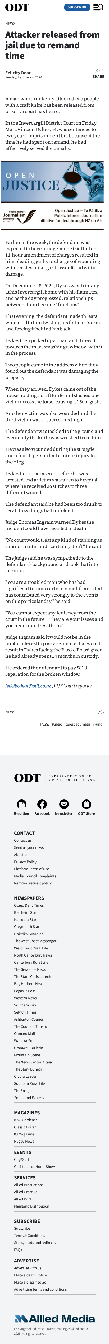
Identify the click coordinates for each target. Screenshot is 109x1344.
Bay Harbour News (29, 984)
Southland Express (29, 1098)
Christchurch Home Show (34, 1167)
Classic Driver (25, 1127)
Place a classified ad (30, 1282)
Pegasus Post (24, 991)
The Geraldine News (30, 969)
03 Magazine (24, 1134)
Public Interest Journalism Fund (77, 724)
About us (21, 855)
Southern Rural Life (29, 1083)
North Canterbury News (33, 955)
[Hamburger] (98, 7)
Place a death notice (30, 1275)
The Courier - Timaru (30, 1026)
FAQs (18, 1250)
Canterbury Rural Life (31, 962)
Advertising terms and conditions (40, 1289)
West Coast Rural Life (31, 948)
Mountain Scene (27, 1055)
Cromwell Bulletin (28, 1048)
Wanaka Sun (24, 1041)
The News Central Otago (33, 1062)
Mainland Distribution (31, 1206)
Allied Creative (25, 1192)
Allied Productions (28, 1185)
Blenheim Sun (25, 912)
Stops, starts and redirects (35, 1243)
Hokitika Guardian (28, 934)
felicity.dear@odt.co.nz (28, 686)
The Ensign (23, 1091)
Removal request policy (33, 883)
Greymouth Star (26, 927)
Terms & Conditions (29, 1235)
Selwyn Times (25, 1012)
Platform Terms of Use (31, 869)
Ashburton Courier (28, 1019)
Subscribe (77, 7)
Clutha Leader (25, 1076)
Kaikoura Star (25, 919)
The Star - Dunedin (29, 1069)
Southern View (25, 1005)
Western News (25, 998)
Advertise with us (27, 1268)
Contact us (22, 840)
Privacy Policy (25, 862)
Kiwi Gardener (25, 1120)
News (10, 23)
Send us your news (28, 847)
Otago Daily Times (28, 905)
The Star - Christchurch (32, 976)
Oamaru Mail (24, 1034)
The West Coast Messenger (35, 941)
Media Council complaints (35, 876)
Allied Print (22, 1199)
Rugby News (24, 1141)
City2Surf (21, 1159)
